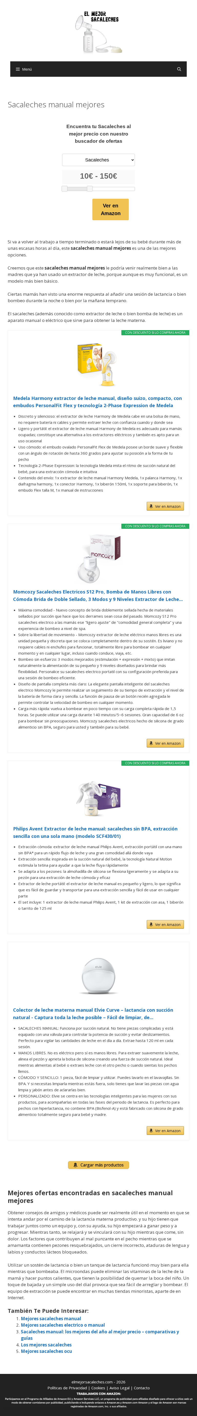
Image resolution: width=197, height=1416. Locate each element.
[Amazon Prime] (177, 498)
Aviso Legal (120, 1387)
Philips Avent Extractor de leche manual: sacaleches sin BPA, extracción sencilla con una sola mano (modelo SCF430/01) (95, 832)
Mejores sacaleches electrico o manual (63, 1325)
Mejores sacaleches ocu (46, 1351)
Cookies (98, 1387)
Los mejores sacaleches (46, 1345)
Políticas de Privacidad (67, 1387)
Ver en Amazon (111, 209)
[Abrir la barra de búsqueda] (179, 69)
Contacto (142, 1387)
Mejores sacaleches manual (51, 1319)
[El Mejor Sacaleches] (98, 33)
